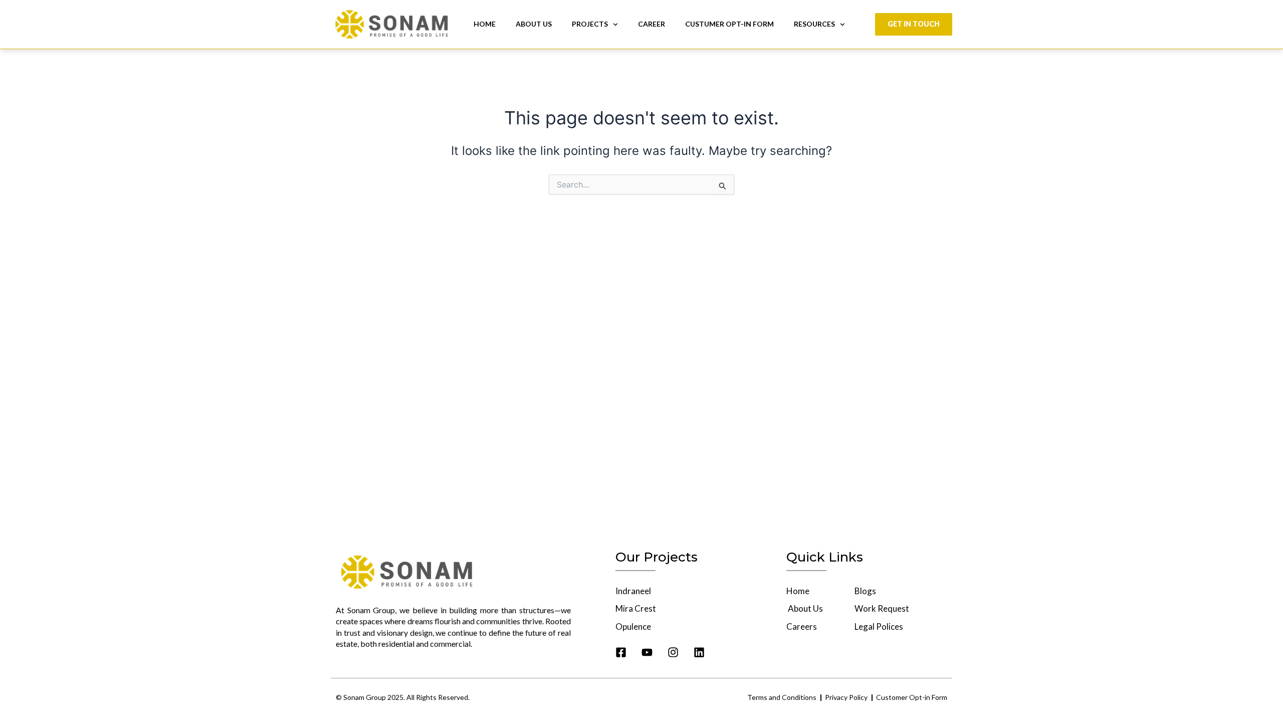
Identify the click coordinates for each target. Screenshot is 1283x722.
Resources (814, 24)
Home (485, 24)
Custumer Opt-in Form (729, 24)
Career (651, 24)
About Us (534, 24)
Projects (590, 24)
